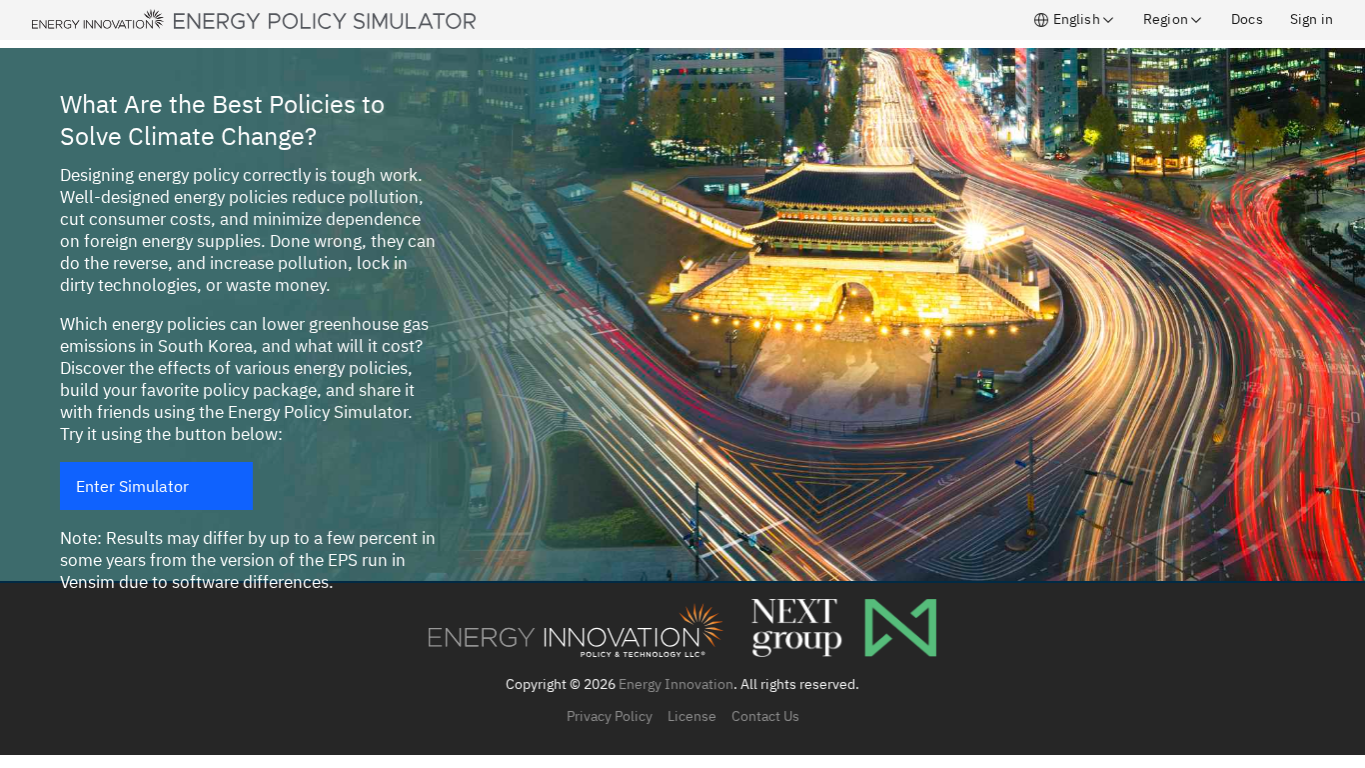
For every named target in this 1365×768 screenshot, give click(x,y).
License (692, 716)
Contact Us (765, 716)
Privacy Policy (610, 716)
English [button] (1074, 19)
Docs (1247, 19)
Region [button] (1165, 19)
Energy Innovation (676, 684)
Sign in (1311, 19)
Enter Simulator (132, 486)
